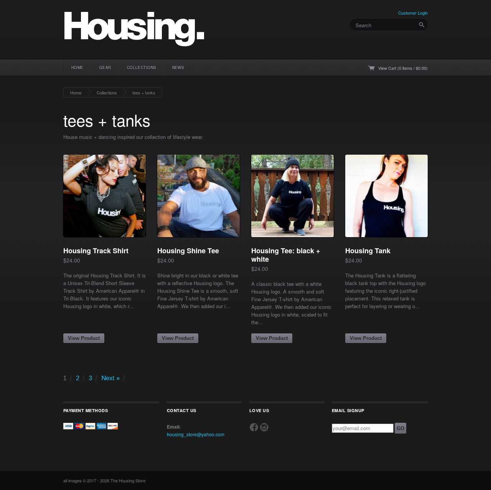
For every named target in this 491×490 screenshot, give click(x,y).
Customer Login (413, 13)
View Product (84, 338)
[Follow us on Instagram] (264, 427)
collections (142, 67)
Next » (110, 378)
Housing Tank (367, 251)
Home (75, 92)
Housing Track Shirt (96, 251)
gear (105, 67)
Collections (107, 92)
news (178, 67)
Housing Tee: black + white (285, 255)
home (77, 67)
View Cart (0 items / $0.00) (403, 68)
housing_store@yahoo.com (195, 434)
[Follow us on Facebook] (254, 427)
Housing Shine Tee (188, 251)
